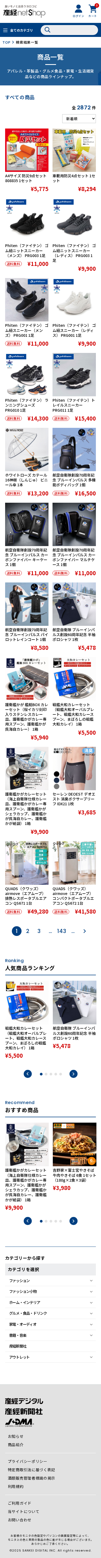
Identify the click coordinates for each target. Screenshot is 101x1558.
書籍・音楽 (17, 1335)
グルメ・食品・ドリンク (28, 1313)
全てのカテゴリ (21, 30)
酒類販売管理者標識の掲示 (31, 1478)
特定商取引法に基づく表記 (31, 1469)
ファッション (19, 1280)
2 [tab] (46, 1074)
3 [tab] (51, 1074)
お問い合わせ (20, 1519)
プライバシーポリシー (27, 1461)
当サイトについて (24, 1511)
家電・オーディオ (22, 1324)
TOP (6, 42)
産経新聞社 (17, 1346)
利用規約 (16, 1486)
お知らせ (16, 1436)
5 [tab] (60, 1074)
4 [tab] (55, 1074)
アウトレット (19, 1357)
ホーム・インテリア (24, 1302)
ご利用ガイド (20, 1503)
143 (61, 931)
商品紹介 (16, 1444)
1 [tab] (41, 1074)
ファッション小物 (23, 1291)
